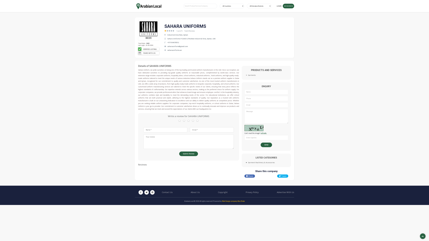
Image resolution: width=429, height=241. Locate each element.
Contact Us (167, 192)
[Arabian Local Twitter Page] (146, 192)
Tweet (283, 176)
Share (250, 176)
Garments (252, 75)
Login (279, 6)
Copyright (223, 192)
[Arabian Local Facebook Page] (141, 192)
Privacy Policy (252, 192)
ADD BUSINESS (288, 6)
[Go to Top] (422, 236)
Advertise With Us (285, 192)
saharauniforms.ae (174, 50)
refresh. (264, 133)
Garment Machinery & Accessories (261, 162)
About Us (195, 192)
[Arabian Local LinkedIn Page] (152, 192)
